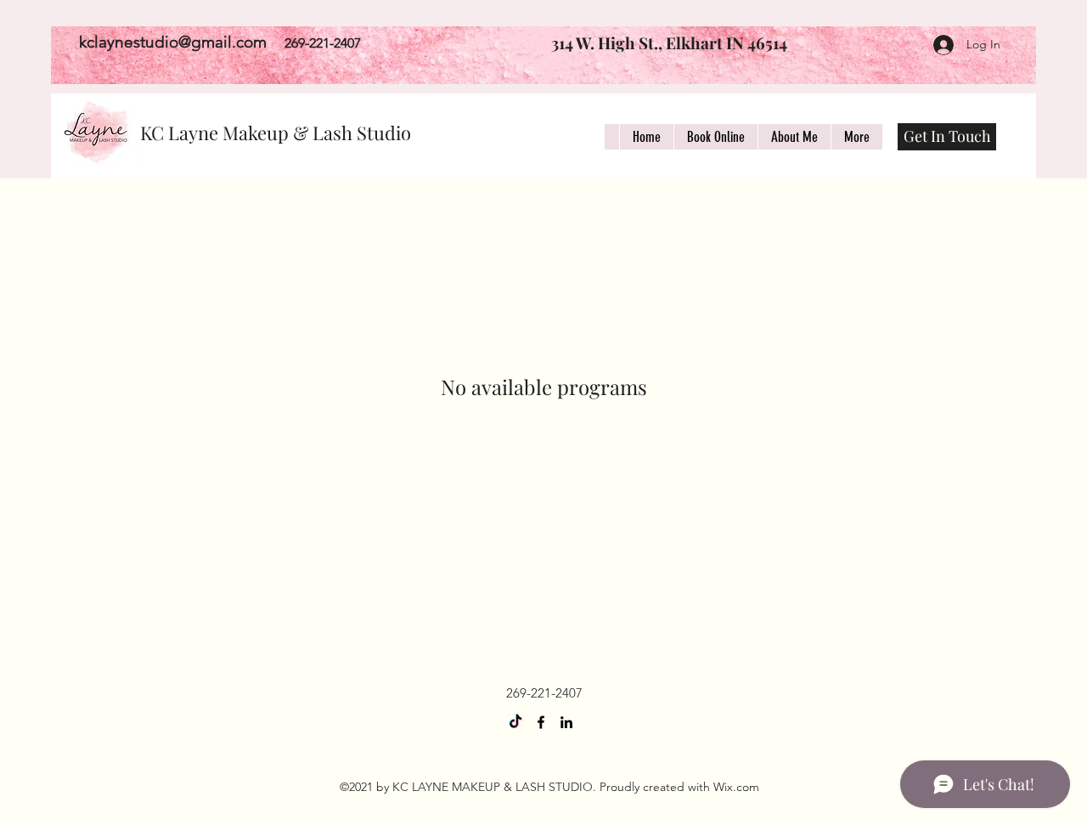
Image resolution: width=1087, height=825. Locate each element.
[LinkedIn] (566, 722)
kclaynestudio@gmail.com (173, 42)
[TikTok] (515, 722)
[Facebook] (540, 722)
